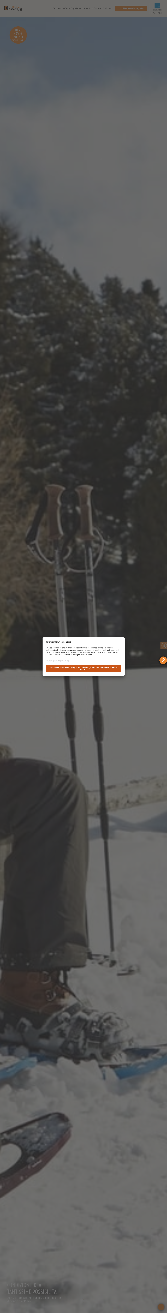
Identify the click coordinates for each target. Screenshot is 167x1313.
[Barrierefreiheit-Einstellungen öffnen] (163, 660)
